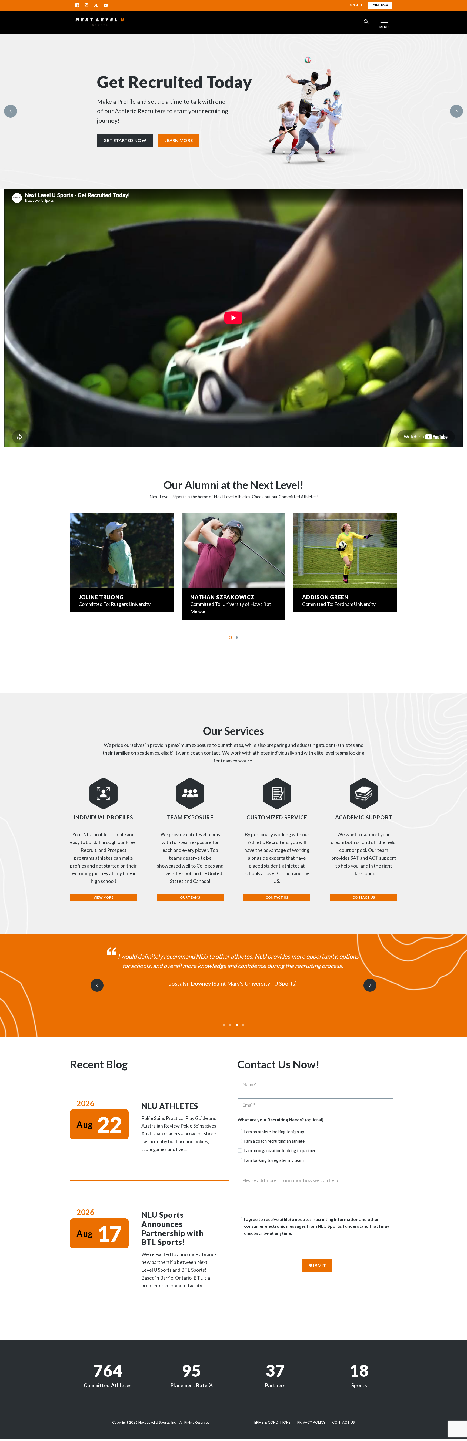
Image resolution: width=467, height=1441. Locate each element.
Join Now (379, 5)
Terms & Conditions (271, 1422)
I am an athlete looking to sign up (274, 1131)
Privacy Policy (311, 1422)
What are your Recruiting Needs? (271, 1119)
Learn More (178, 140)
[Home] (99, 21)
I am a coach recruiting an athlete (274, 1140)
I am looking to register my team (274, 1160)
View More (103, 897)
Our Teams (190, 897)
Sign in (356, 5)
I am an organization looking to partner (280, 1150)
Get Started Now (125, 140)
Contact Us (277, 897)
